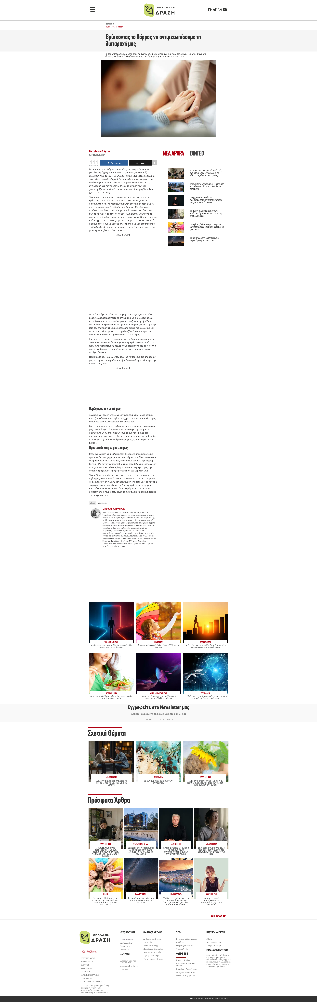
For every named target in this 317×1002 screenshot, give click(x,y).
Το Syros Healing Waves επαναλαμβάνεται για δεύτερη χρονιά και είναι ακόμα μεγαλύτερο (176, 901)
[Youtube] (225, 10)
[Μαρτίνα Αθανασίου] (96, 517)
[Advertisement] (123, 275)
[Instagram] (220, 10)
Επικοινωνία (86, 978)
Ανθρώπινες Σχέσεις (152, 939)
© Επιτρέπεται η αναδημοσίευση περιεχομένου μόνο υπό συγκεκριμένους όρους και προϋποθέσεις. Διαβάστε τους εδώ (95, 989)
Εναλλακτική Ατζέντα (217, 950)
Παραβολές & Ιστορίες (153, 949)
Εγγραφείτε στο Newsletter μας (158, 707)
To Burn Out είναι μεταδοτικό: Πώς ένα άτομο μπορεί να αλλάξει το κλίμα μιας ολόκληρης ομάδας (206, 173)
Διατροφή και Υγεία (129, 966)
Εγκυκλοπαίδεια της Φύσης (185, 964)
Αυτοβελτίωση (128, 932)
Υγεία (179, 932)
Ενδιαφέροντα (111, 777)
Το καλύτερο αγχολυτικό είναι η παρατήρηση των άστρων (204, 239)
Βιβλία (105, 894)
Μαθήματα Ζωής (150, 945)
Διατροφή (125, 954)
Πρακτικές (124, 949)
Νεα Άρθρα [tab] (173, 153)
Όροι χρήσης (86, 971)
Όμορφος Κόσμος (152, 932)
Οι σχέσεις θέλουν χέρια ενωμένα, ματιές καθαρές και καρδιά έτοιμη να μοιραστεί (207, 227)
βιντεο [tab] (197, 153)
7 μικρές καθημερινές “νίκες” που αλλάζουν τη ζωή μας (158, 646)
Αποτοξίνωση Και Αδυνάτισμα (128, 962)
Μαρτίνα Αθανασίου (97, 155)
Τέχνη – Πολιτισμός (151, 955)
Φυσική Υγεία (182, 949)
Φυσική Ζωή (182, 953)
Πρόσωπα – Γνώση (215, 932)
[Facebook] (210, 10)
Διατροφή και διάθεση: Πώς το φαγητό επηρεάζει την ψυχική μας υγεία (111, 697)
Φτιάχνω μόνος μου (185, 972)
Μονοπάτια (158, 777)
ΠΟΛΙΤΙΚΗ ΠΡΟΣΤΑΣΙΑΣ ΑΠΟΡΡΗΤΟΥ (158, 720)
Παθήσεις (180, 942)
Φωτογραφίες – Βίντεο (153, 959)
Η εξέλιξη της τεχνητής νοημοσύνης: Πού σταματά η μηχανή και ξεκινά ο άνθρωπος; (205, 697)
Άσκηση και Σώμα (184, 960)
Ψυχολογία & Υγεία (114, 27)
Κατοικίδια (148, 942)
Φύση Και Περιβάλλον (186, 975)
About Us (85, 965)
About (92, 503)
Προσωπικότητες (213, 942)
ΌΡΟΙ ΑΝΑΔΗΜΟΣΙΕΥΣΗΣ (91, 981)
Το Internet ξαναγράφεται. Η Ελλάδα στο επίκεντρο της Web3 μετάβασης (158, 697)
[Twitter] (215, 10)
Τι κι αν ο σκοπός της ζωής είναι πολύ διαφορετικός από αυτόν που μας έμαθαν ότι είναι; (205, 782)
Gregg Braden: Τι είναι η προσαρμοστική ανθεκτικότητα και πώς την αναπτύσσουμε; (206, 200)
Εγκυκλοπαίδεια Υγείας (186, 939)
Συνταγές (124, 969)
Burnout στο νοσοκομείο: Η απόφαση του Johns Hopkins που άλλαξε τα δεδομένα (207, 186)
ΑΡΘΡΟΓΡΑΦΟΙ (87, 961)
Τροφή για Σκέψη (213, 945)
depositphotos (88, 958)
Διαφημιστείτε (87, 968)
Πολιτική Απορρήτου (90, 975)
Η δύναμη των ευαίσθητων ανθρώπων (158, 781)
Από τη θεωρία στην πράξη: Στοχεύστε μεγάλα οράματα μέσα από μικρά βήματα (205, 646)
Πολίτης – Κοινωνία (152, 952)
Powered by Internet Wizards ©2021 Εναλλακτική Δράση (208, 998)
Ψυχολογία (110, 24)
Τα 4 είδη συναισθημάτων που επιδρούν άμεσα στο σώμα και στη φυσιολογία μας (206, 213)
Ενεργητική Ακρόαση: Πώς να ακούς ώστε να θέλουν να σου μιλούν (111, 782)
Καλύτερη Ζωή (205, 777)
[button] (92, 9)
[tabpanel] (194, 206)
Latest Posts (101, 503)
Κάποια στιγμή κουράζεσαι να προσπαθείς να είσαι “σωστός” (211, 901)
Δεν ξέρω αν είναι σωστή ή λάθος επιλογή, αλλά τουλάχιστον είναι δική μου (111, 646)
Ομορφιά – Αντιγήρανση (187, 969)
